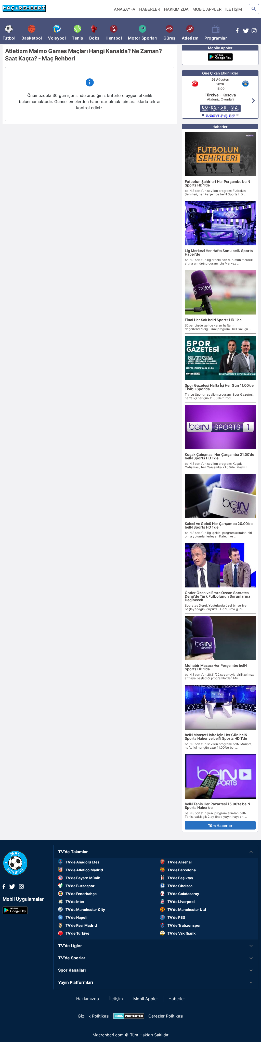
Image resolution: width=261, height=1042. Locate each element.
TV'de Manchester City (85, 909)
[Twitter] (246, 31)
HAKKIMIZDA (176, 9)
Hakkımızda (87, 998)
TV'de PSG (176, 917)
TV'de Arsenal (179, 862)
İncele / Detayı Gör (220, 116)
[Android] (220, 57)
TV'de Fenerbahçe (81, 894)
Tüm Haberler (220, 825)
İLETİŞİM (233, 9)
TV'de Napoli (76, 917)
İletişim (116, 998)
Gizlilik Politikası (93, 1016)
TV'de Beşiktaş (180, 878)
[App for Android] (15, 912)
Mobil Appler (145, 998)
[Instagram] (254, 31)
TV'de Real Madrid (81, 925)
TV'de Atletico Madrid (84, 870)
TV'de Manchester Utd (186, 909)
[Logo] (15, 874)
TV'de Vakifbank (181, 933)
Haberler (176, 998)
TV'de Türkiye (77, 933)
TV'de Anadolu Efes (82, 862)
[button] (156, 852)
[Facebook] (237, 31)
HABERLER (149, 9)
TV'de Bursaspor (80, 886)
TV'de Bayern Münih (83, 878)
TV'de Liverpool (181, 901)
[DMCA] (128, 1016)
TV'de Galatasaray (183, 894)
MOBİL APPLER (206, 9)
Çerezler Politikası (165, 1016)
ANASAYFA (124, 9)
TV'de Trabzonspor (184, 925)
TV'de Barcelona (181, 870)
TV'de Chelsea (179, 886)
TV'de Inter (75, 901)
